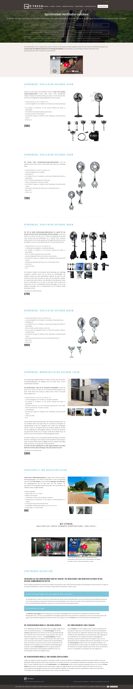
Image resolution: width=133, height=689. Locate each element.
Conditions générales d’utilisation (81, 681)
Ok (108, 686)
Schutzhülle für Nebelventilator (88, 38)
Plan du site (106, 681)
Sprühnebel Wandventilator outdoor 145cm (44, 38)
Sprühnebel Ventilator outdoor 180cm (45, 32)
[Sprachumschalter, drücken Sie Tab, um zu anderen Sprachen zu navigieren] (107, 1)
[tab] (66, 594)
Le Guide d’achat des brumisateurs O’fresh (34, 681)
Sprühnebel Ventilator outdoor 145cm (44, 25)
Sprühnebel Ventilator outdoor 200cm (88, 32)
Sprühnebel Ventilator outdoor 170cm (88, 25)
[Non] (131, 687)
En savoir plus (114, 686)
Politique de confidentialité (96, 681)
